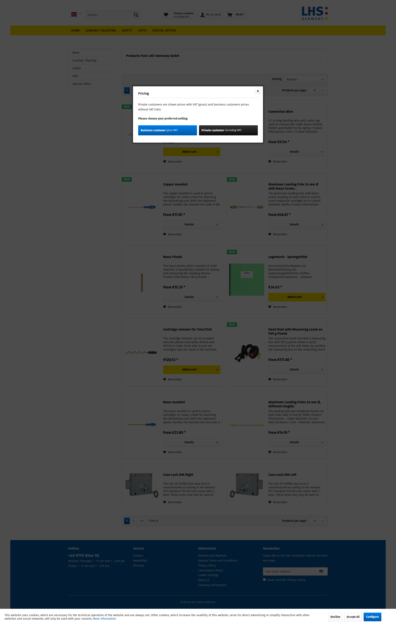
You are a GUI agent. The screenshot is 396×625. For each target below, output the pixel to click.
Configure (372, 617)
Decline (335, 617)
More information (104, 618)
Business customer (159, 130)
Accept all (353, 617)
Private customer (221, 130)
